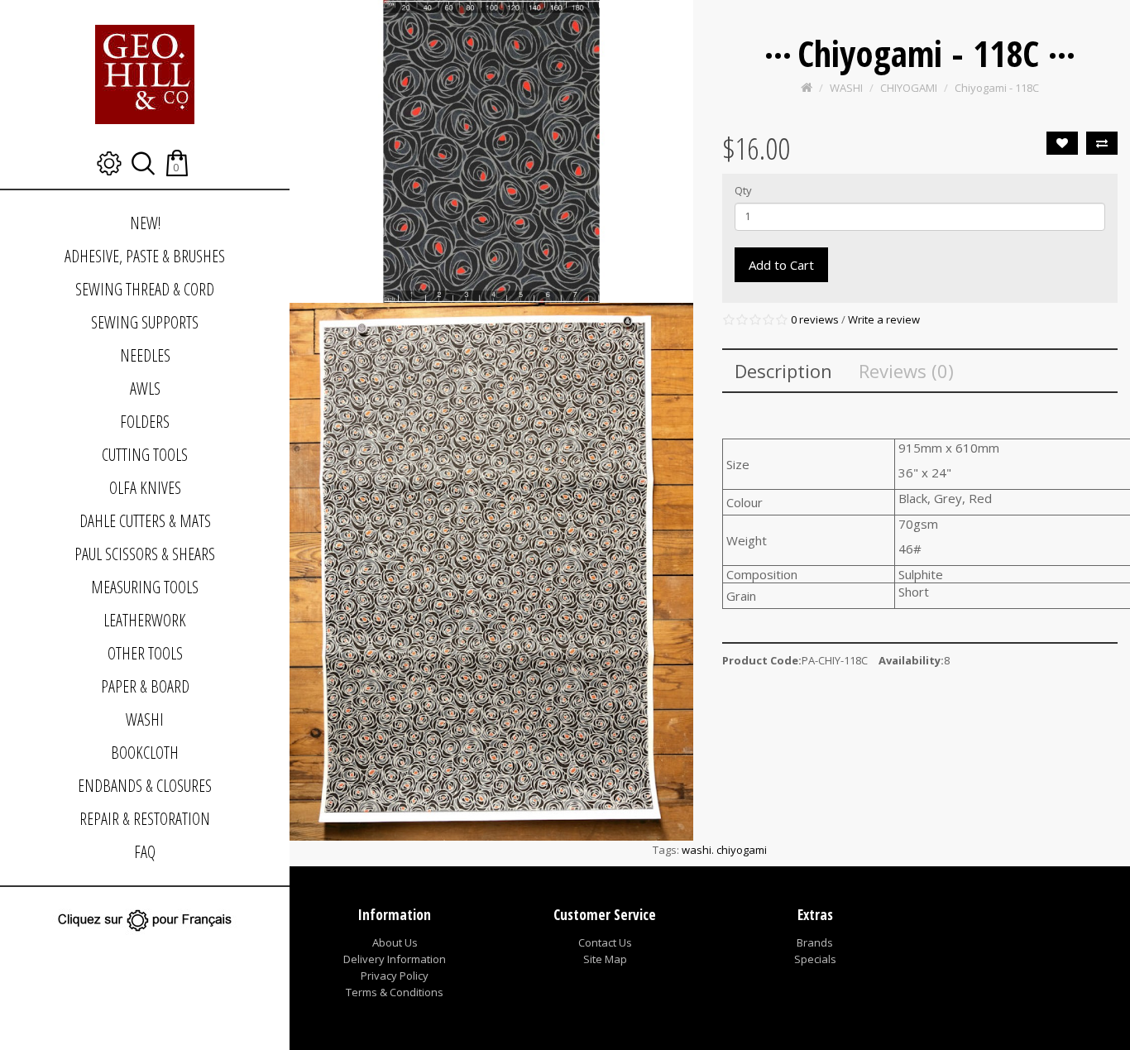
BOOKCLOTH (145, 752)
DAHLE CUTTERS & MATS (145, 521)
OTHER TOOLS (145, 653)
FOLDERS (145, 421)
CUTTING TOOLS (145, 454)
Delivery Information (394, 959)
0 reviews (815, 319)
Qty (743, 190)
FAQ (145, 852)
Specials (815, 959)
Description (783, 370)
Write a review (884, 319)
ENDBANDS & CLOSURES (145, 785)
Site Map (605, 959)
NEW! (145, 223)
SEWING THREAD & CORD (144, 289)
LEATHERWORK (144, 620)
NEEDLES (145, 355)
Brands (815, 942)
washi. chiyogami (724, 849)
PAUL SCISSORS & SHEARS (144, 554)
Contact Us (605, 942)
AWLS (145, 388)
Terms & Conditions (394, 992)
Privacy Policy (395, 975)
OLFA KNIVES (145, 488)
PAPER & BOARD (145, 686)
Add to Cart (781, 265)
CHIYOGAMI (908, 87)
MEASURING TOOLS (145, 587)
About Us (395, 942)
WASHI (145, 719)
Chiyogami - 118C (997, 87)
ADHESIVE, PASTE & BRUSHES (145, 256)
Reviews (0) (906, 370)
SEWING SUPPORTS (145, 322)
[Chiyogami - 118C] (491, 151)
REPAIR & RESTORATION (144, 819)
